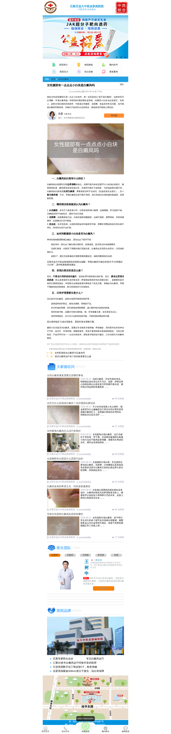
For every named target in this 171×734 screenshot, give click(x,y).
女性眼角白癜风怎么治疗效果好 (64, 431)
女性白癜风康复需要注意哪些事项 (65, 375)
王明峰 (85, 555)
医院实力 (64, 72)
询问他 (114, 115)
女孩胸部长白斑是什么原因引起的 (65, 458)
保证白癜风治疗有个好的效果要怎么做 (73, 356)
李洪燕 (101, 555)
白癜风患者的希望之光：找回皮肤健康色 (68, 486)
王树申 (55, 555)
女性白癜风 (63, 79)
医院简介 (63, 65)
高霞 (116, 555)
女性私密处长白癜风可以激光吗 (70, 353)
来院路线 (88, 65)
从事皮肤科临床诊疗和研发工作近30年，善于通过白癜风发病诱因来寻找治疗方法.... (106, 565)
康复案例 (113, 72)
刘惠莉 (70, 555)
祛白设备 (88, 72)
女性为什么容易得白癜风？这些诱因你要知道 (71, 403)
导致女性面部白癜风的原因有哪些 (65, 514)
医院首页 (45, 731)
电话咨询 (65, 731)
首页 (53, 79)
